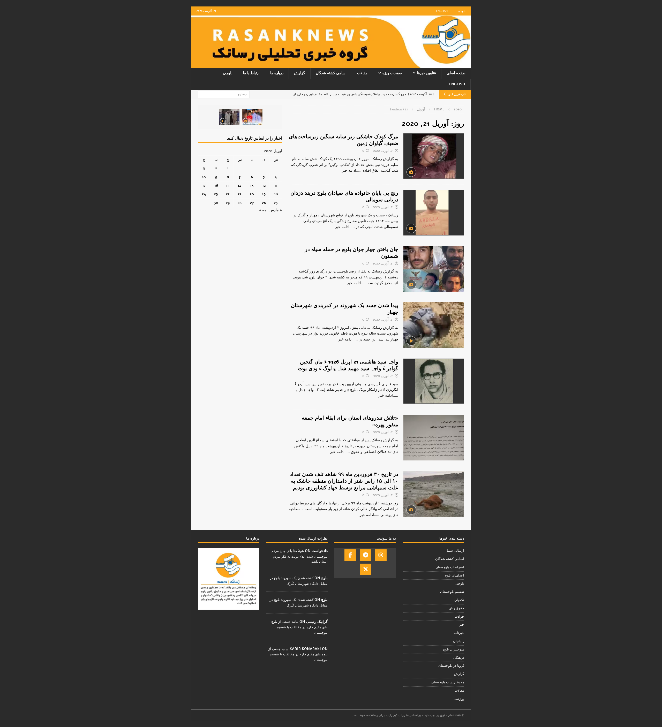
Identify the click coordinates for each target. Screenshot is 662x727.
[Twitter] (365, 569)
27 (252, 202)
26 (264, 202)
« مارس (275, 210)
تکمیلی (459, 600)
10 (204, 177)
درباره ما (276, 73)
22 (228, 194)
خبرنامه (459, 633)
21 (239, 194)
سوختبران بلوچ (453, 649)
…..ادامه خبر (352, 170)
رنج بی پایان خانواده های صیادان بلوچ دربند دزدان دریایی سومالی (344, 196)
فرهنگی (458, 657)
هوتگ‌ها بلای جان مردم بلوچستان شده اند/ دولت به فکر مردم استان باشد (300, 556)
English (442, 11)
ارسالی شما (455, 550)
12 (264, 185)
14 (240, 185)
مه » (262, 210)
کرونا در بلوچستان (451, 665)
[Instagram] (381, 555)
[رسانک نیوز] (331, 64)
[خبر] (433, 156)
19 (264, 194)
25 (276, 202)
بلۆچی (459, 583)
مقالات (362, 73)
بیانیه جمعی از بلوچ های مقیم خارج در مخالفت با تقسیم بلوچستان (299, 627)
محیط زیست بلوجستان (447, 682)
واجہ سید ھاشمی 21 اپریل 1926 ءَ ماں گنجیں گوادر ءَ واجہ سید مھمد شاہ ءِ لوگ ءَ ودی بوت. (347, 365)
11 (275, 185)
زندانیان (458, 641)
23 (216, 194)
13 (252, 185)
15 (228, 185)
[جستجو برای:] (224, 94)
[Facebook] (350, 555)
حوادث (459, 616)
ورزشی (459, 698)
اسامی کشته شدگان (331, 73)
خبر (461, 624)
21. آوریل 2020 (383, 150)
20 (252, 194)
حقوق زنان (456, 608)
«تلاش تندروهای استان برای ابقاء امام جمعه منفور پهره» (350, 421)
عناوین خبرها (426, 73)
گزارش (299, 73)
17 (204, 185)
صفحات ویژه (392, 73)
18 (276, 194)
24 (204, 194)
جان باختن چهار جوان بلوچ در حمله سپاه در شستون (351, 253)
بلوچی (461, 11)
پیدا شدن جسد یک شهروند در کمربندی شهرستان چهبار (344, 309)
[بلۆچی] (433, 381)
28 (240, 202)
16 (216, 185)
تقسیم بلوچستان (452, 591)
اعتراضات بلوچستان (449, 567)
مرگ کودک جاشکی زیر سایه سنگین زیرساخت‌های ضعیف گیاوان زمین (343, 140)
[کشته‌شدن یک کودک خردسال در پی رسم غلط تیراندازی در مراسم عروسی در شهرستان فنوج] (252, 117)
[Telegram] (365, 555)
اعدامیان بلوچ (454, 575)
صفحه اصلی (456, 73)
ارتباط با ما (251, 73)
